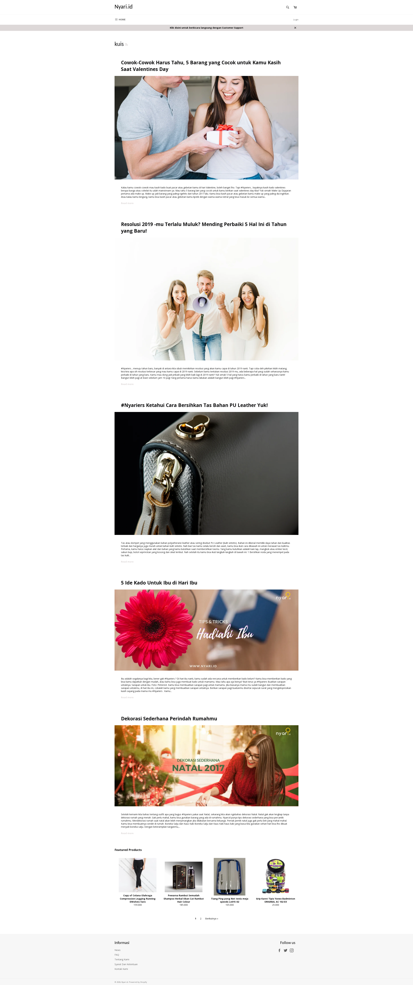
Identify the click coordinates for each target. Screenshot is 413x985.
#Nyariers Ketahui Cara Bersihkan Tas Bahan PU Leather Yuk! (194, 405)
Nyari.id (124, 7)
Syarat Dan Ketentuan (126, 964)
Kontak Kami (121, 968)
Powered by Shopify (138, 982)
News (118, 950)
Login (295, 19)
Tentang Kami (122, 959)
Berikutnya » (211, 918)
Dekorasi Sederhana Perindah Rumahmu (169, 718)
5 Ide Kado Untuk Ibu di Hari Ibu (159, 582)
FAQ (117, 954)
